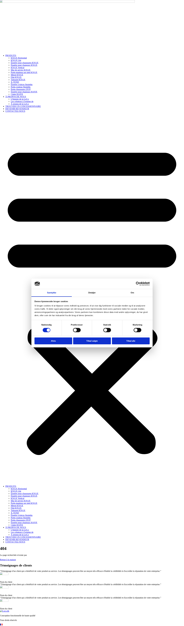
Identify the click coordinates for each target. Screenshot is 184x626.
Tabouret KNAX (18, 80)
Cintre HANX (17, 94)
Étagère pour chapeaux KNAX (24, 65)
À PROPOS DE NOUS (15, 96)
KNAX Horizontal (19, 58)
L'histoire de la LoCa (20, 99)
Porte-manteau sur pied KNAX (24, 72)
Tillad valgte (92, 341)
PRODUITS (10, 55)
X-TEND (15, 82)
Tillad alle (130, 341)
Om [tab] (132, 292)
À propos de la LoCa (20, 104)
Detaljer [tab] (92, 292)
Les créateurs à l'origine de (22, 101)
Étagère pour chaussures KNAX (24, 63)
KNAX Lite (16, 60)
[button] (92, 625)
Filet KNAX (16, 77)
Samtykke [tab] (51, 292)
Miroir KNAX (17, 75)
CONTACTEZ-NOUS (15, 111)
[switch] (77, 330)
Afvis (53, 341)
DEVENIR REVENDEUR (17, 109)
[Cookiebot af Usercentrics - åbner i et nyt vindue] (138, 284)
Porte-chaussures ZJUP (21, 89)
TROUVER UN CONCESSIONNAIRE (23, 106)
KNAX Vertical (17, 67)
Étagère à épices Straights (21, 84)
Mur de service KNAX (20, 70)
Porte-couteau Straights (20, 87)
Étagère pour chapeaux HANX (24, 92)
